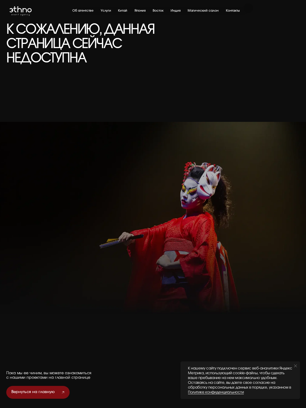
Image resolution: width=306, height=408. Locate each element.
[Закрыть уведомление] (296, 366)
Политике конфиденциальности (216, 392)
